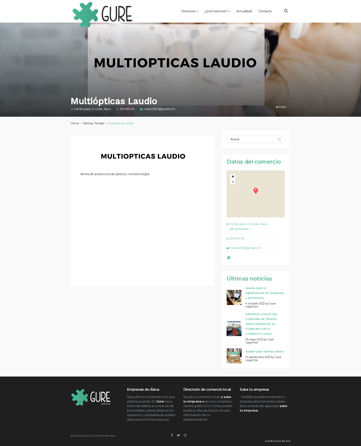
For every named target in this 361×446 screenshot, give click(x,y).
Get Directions (239, 229)
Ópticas (88, 123)
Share (282, 107)
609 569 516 (127, 109)
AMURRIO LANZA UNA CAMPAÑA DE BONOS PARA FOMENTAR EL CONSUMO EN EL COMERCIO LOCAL (261, 323)
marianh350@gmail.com (159, 109)
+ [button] (233, 176)
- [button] (233, 181)
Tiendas (99, 123)
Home (75, 123)
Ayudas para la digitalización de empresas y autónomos (264, 293)
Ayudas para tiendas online (264, 351)
